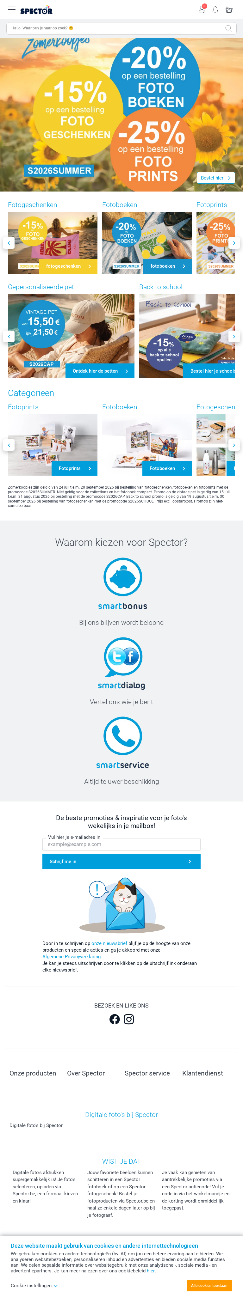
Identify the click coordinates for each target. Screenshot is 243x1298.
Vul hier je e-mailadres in (74, 837)
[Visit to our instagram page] (128, 1019)
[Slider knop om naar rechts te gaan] (234, 243)
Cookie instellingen (31, 1286)
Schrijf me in (63, 861)
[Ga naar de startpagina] (44, 9)
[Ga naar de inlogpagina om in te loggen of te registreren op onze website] (202, 8)
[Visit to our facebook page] (114, 1019)
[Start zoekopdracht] (229, 28)
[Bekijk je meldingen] (215, 8)
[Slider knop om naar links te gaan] (9, 243)
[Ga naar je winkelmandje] (229, 8)
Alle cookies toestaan (209, 1285)
